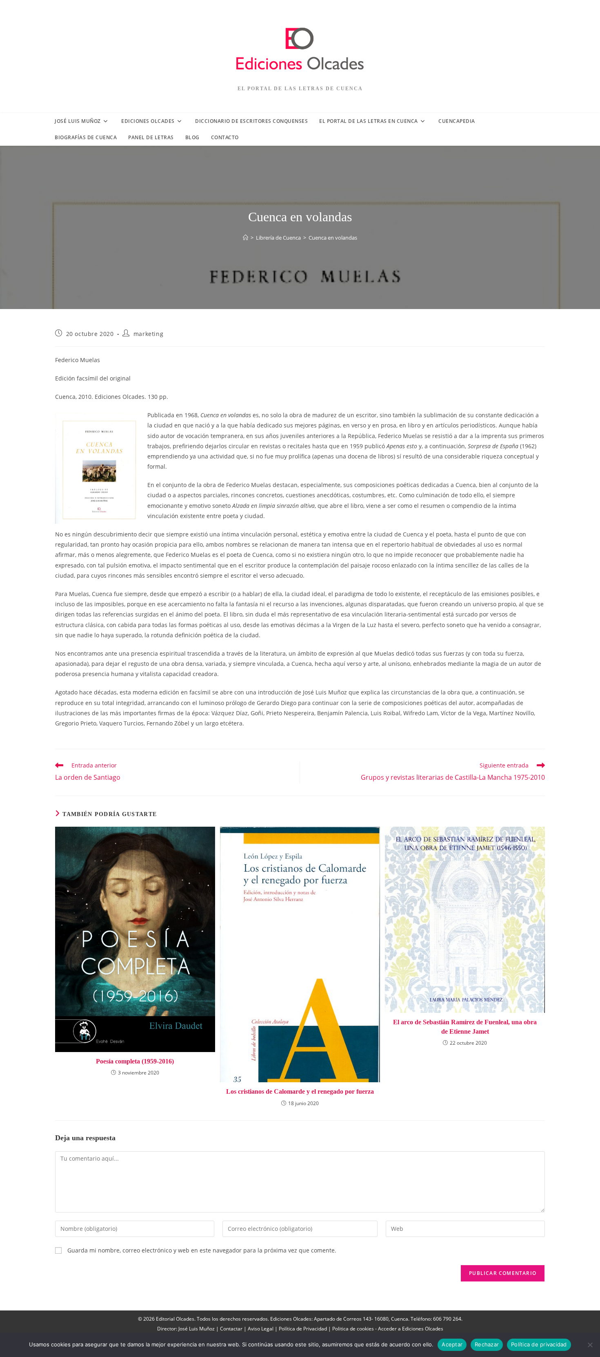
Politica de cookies (353, 1328)
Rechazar (487, 1344)
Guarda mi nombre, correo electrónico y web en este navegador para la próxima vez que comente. (201, 1250)
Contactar (231, 1328)
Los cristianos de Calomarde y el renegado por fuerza (300, 1091)
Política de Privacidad (303, 1328)
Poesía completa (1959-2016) (135, 1061)
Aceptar (452, 1344)
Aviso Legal (260, 1328)
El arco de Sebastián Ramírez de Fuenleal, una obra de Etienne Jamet (465, 1026)
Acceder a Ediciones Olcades (410, 1328)
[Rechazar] (590, 1345)
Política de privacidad (539, 1344)
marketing (148, 334)
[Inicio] (245, 237)
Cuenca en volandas (333, 237)
